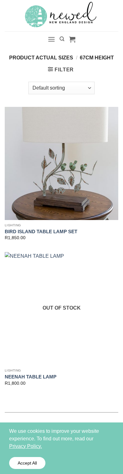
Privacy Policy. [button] (25, 446)
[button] (51, 39)
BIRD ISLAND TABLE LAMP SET (41, 231)
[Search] (62, 39)
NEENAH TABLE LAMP (30, 376)
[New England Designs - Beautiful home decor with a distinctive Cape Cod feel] (61, 15)
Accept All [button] (27, 463)
